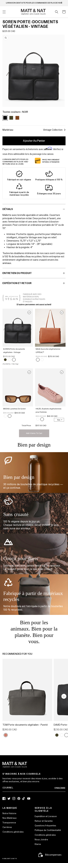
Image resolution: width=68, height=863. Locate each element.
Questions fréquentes (45, 825)
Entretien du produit (17, 273)
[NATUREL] (42, 359)
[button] (56, 11)
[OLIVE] (5, 359)
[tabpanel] (33, 71)
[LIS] (42, 419)
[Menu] (4, 11)
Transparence (9, 823)
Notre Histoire (9, 813)
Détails (7, 209)
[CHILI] (9, 359)
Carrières (7, 827)
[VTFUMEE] (5, 416)
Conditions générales (13, 832)
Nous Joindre (41, 839)
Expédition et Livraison (46, 816)
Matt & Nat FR (12, 858)
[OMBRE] (5, 735)
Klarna (38, 844)
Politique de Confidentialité (48, 830)
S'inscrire (60, 788)
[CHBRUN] (9, 416)
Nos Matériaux (9, 818)
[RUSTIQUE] (37, 359)
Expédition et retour (17, 283)
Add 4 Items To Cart (34, 433)
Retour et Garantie (44, 821)
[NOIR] (14, 359)
